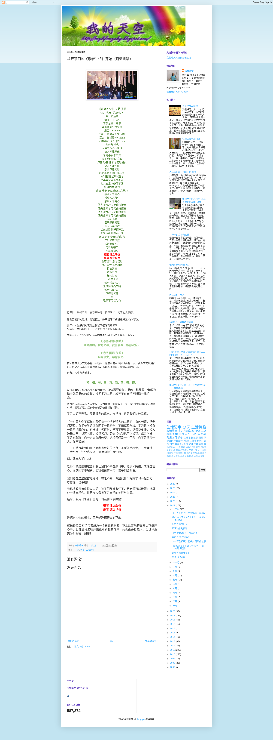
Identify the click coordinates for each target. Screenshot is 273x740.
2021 (173, 505)
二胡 (77, 550)
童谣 (183, 447)
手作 (176, 453)
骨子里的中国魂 (190, 106)
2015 (173, 632)
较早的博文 (150, 641)
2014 (173, 637)
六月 (175, 584)
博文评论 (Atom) (82, 646)
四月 (175, 592)
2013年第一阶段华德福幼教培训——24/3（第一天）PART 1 (187, 353)
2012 (173, 645)
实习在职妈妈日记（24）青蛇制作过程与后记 (194, 200)
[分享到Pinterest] (115, 545)
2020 (173, 611)
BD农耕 (184, 443)
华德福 (202, 434)
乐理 (173, 450)
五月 (175, 588)
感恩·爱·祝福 (178, 557)
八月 (175, 575)
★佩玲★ (189, 71)
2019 (173, 615)
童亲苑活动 (195, 453)
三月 (175, 597)
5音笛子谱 (190, 447)
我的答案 (172, 434)
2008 (173, 663)
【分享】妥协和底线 (179, 234)
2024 (173, 492)
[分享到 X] (109, 545)
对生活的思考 (175, 437)
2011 (172, 650)
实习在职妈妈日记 (189, 430)
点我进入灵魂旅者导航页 (179, 57)
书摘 (194, 434)
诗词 (202, 453)
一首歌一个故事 (181, 440)
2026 (173, 484)
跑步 (198, 447)
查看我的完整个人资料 (178, 91)
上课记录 (188, 437)
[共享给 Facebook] (112, 545)
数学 (180, 453)
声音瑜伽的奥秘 (180, 528)
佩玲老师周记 (182, 450)
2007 (173, 667)
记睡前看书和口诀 (191, 139)
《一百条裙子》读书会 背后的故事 (189, 541)
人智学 (193, 440)
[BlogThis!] (106, 545)
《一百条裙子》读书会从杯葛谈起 (188, 513)
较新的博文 (73, 641)
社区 (184, 453)
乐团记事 (198, 443)
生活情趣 (198, 427)
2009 (173, 658)
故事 (195, 437)
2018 (173, 619)
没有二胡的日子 (180, 524)
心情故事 (172, 430)
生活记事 (90, 550)
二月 (175, 601)
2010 (173, 654)
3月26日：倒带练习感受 (181, 322)
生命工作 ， (194, 450)
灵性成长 (184, 434)
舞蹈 (177, 443)
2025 (173, 488)
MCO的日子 (174, 447)
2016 (173, 628)
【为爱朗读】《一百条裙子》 (186, 533)
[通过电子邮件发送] (103, 545)
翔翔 (172, 443)
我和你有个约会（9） (180, 264)
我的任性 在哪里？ (181, 537)
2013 (173, 641)
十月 (175, 567)
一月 (175, 605)
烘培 (188, 453)
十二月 (176, 509)
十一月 (176, 562)
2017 (173, 624)
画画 (201, 437)
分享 (82, 550)
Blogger (141, 719)
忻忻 (191, 443)
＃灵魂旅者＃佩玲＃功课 (194, 456)
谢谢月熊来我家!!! (180, 553)
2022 (173, 501)
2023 (173, 497)
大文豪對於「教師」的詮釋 (182, 171)
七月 (175, 579)
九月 (175, 571)
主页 (112, 641)
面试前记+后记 (176, 295)
